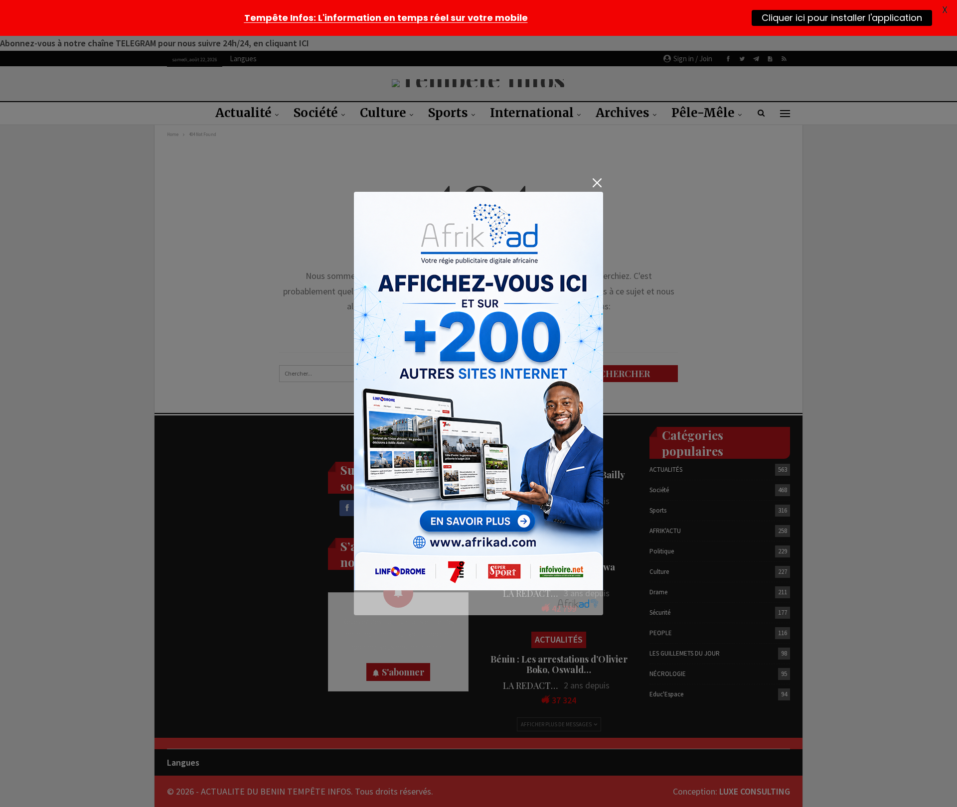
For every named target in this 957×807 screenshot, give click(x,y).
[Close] (597, 183)
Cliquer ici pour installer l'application (842, 17)
